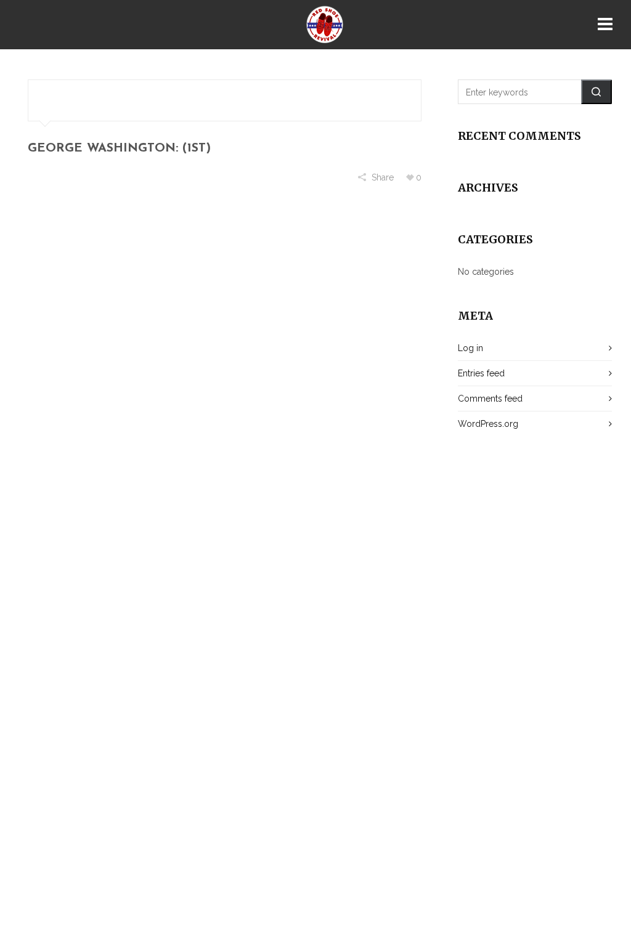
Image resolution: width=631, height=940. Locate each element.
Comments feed (490, 398)
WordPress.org (488, 424)
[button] (596, 91)
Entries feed (481, 373)
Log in (470, 348)
